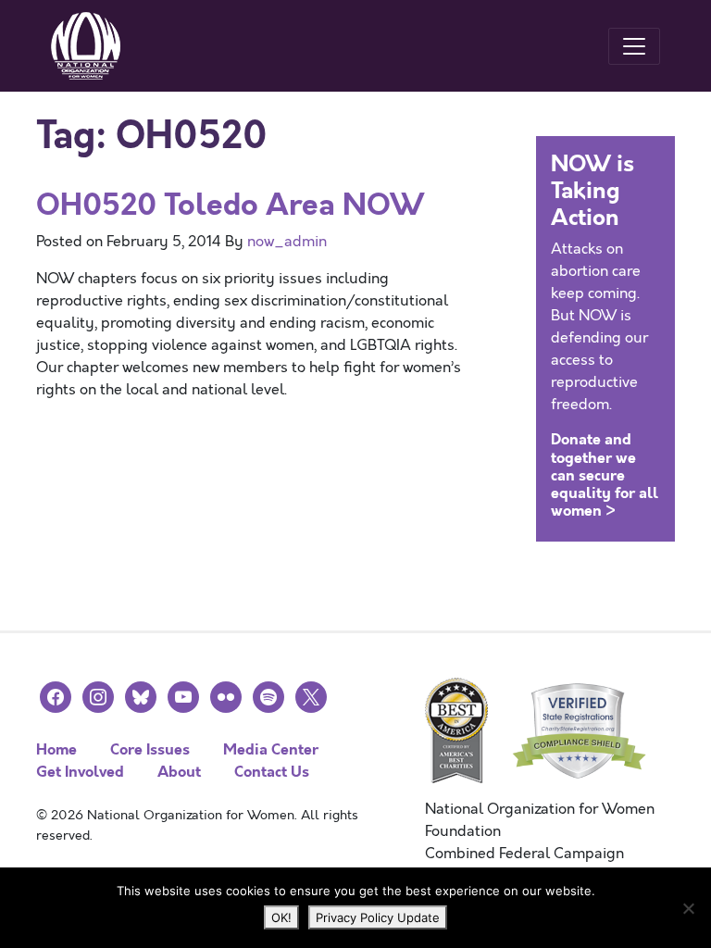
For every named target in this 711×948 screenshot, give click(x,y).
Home (56, 749)
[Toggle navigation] (634, 46)
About (179, 771)
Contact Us (271, 771)
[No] (688, 908)
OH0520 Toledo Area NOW (230, 205)
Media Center (270, 749)
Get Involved (80, 771)
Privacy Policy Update (378, 917)
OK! (281, 917)
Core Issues (150, 749)
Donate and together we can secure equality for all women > (604, 475)
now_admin (287, 241)
